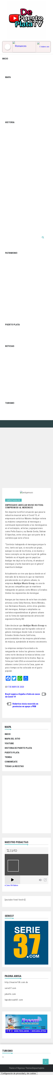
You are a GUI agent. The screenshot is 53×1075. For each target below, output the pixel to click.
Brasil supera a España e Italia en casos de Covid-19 (22, 695)
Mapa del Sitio (12, 738)
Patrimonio (11, 253)
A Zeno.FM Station (11, 885)
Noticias (9, 346)
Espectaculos (13, 500)
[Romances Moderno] (24, 47)
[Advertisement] (26, 455)
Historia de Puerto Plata (18, 748)
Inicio (5, 58)
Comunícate (11, 761)
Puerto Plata (12, 324)
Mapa (8, 77)
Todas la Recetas (14, 766)
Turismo (9, 403)
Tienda (8, 757)
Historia (9, 122)
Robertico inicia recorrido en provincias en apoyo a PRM (25, 705)
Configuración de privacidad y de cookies (18, 1073)
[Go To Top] (46, 1062)
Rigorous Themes (25, 1068)
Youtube (9, 743)
